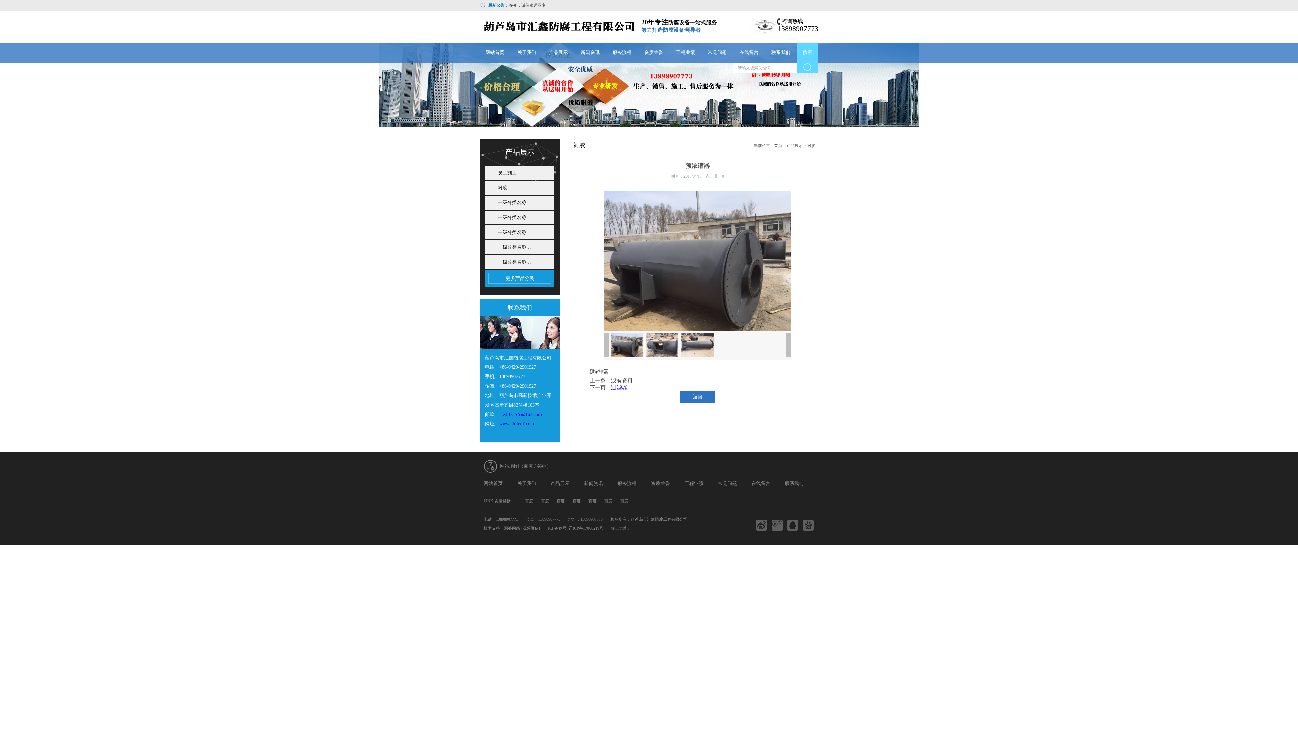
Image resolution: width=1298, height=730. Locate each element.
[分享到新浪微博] (761, 525)
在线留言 (749, 52)
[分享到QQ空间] (792, 525)
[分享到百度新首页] (808, 525)
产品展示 (558, 52)
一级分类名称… (514, 202)
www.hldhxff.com (516, 424)
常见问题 (717, 52)
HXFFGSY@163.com (520, 414)
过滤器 (619, 387)
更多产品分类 (520, 278)
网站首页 (494, 52)
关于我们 (526, 52)
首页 (778, 145)
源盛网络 (512, 528)
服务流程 (621, 52)
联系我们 (780, 52)
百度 (528, 466)
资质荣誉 (653, 52)
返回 (697, 396)
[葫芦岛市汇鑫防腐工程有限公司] (560, 27)
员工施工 (507, 172)
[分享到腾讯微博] (777, 525)
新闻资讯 (590, 52)
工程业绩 (685, 52)
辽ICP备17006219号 (586, 528)
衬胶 (502, 187)
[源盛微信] (530, 528)
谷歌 (542, 466)
